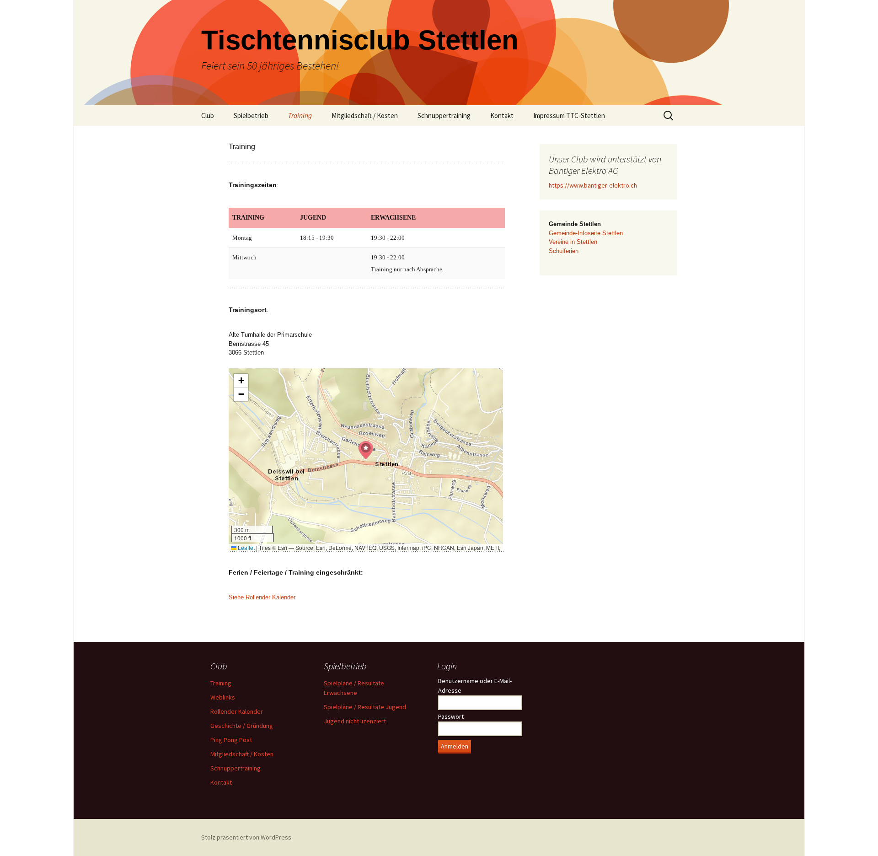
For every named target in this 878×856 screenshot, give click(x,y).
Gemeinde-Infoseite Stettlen (586, 233)
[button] (366, 450)
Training (300, 115)
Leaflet (245, 547)
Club (207, 115)
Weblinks (222, 697)
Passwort (451, 716)
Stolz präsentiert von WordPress (246, 837)
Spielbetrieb (251, 115)
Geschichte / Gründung (241, 725)
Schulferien (563, 251)
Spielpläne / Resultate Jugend (365, 707)
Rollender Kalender (236, 711)
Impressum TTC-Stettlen (569, 115)
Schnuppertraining (444, 115)
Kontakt (502, 115)
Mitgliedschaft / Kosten (365, 115)
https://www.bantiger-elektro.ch (593, 185)
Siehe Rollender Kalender (262, 597)
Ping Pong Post (231, 740)
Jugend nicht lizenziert (355, 721)
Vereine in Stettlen (573, 241)
